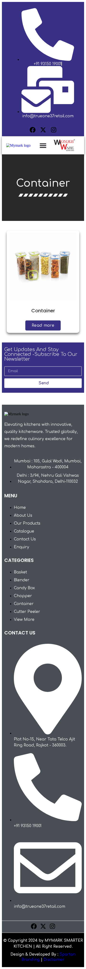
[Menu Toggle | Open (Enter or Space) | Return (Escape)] (43, 145)
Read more (43, 325)
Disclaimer (53, 960)
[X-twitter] (43, 130)
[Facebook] (33, 130)
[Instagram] (54, 130)
